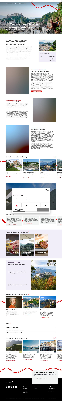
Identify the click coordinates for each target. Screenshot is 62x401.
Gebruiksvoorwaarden (28, 398)
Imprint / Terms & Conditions (13, 398)
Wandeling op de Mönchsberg (10, 34)
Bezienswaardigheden (38, 389)
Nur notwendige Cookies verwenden (19, 210)
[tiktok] (13, 387)
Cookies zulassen (43, 209)
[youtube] (16, 387)
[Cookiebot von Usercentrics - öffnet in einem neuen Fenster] (45, 190)
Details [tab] (31, 192)
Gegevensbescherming (21, 398)
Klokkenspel (33, 87)
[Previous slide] (7, 81)
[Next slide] (27, 81)
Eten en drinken (28, 34)
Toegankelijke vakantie (52, 389)
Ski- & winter (25, 388)
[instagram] (6, 387)
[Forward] (55, 156)
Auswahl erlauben (31, 209)
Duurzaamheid (51, 391)
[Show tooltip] (60, 32)
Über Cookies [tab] (44, 192)
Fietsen (24, 389)
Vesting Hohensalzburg (14, 59)
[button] (57, 1)
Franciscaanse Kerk (19, 115)
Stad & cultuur (25, 392)
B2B (41, 398)
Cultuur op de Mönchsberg (21, 34)
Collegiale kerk (8, 116)
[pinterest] (11, 387)
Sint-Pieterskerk (24, 114)
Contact (7, 398)
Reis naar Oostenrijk (52, 388)
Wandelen (24, 391)
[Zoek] (50, 1)
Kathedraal (37, 84)
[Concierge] (52, 1)
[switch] (26, 205)
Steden (36, 388)
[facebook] (9, 387)
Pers (43, 398)
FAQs (34, 34)
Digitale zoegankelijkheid (35, 398)
